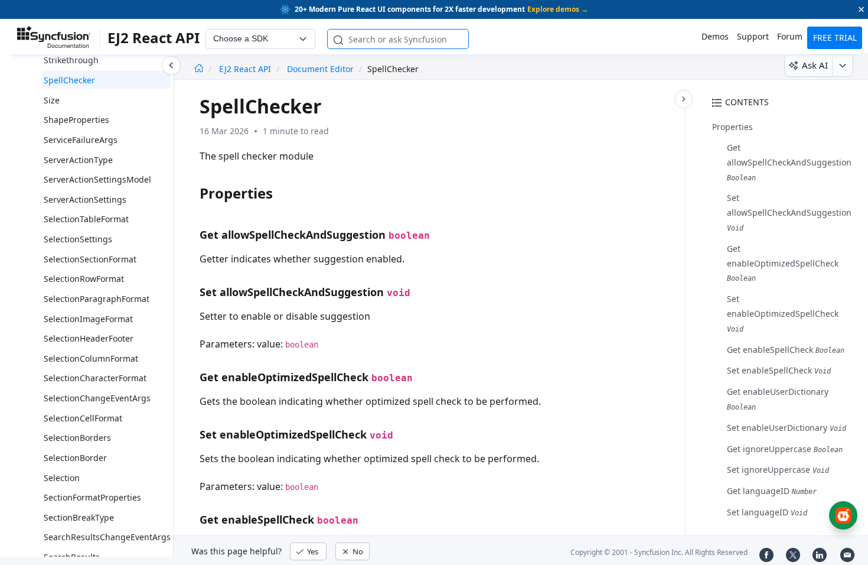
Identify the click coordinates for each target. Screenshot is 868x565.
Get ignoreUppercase (785, 448)
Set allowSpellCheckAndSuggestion (789, 212)
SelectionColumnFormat (91, 358)
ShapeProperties (76, 119)
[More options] (842, 65)
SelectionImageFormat (88, 318)
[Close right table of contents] (683, 99)
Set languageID (767, 512)
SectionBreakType (79, 517)
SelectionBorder (75, 457)
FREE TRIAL (835, 37)
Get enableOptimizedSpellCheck (782, 263)
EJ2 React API (246, 68)
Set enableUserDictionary (786, 427)
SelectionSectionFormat (90, 259)
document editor (320, 68)
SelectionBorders (77, 437)
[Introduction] (198, 68)
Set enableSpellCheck (779, 370)
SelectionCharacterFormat (95, 378)
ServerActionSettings (85, 199)
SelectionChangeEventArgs (97, 398)
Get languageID (772, 490)
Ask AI (815, 65)
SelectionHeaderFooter (88, 338)
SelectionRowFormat (84, 278)
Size (52, 100)
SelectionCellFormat (83, 418)
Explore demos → (557, 9)
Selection (62, 477)
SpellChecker (69, 80)
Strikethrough (71, 60)
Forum (789, 36)
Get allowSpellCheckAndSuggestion (789, 162)
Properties (732, 126)
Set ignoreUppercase (778, 469)
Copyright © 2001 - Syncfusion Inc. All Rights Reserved (659, 552)
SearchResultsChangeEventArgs (107, 537)
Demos (715, 36)
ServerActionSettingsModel (97, 179)
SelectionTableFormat (86, 219)
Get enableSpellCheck (785, 349)
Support (753, 36)
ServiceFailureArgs (81, 139)
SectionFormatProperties (92, 497)
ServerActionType (78, 159)
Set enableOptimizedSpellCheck (782, 313)
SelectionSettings (78, 239)
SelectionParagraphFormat (96, 298)
